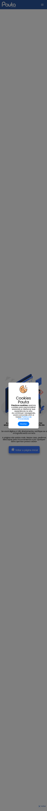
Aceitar (23, 424)
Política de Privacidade (25, 418)
